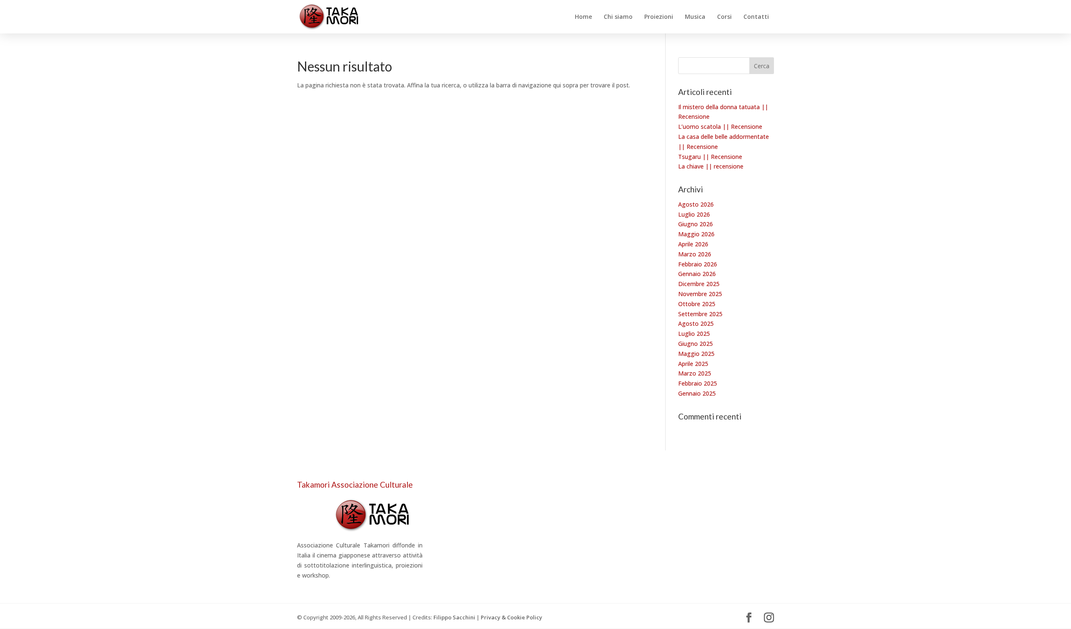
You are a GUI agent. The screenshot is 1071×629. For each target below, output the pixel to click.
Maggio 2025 (696, 354)
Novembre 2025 (700, 294)
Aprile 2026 (693, 244)
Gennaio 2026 (697, 274)
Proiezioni (658, 17)
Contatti (756, 17)
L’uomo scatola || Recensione (720, 126)
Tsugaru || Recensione (710, 157)
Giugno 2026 (695, 224)
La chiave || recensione (710, 166)
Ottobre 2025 (696, 304)
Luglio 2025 (694, 334)
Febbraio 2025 (697, 383)
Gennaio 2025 (697, 393)
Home (583, 17)
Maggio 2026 (696, 234)
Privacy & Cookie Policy (511, 617)
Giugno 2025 (695, 344)
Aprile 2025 (693, 364)
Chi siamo (618, 17)
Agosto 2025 (696, 323)
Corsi (724, 17)
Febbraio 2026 (697, 264)
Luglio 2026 (694, 214)
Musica (695, 17)
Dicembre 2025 (699, 284)
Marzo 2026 (694, 254)
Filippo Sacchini (454, 617)
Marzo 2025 (694, 373)
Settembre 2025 (700, 314)
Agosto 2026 (696, 204)
